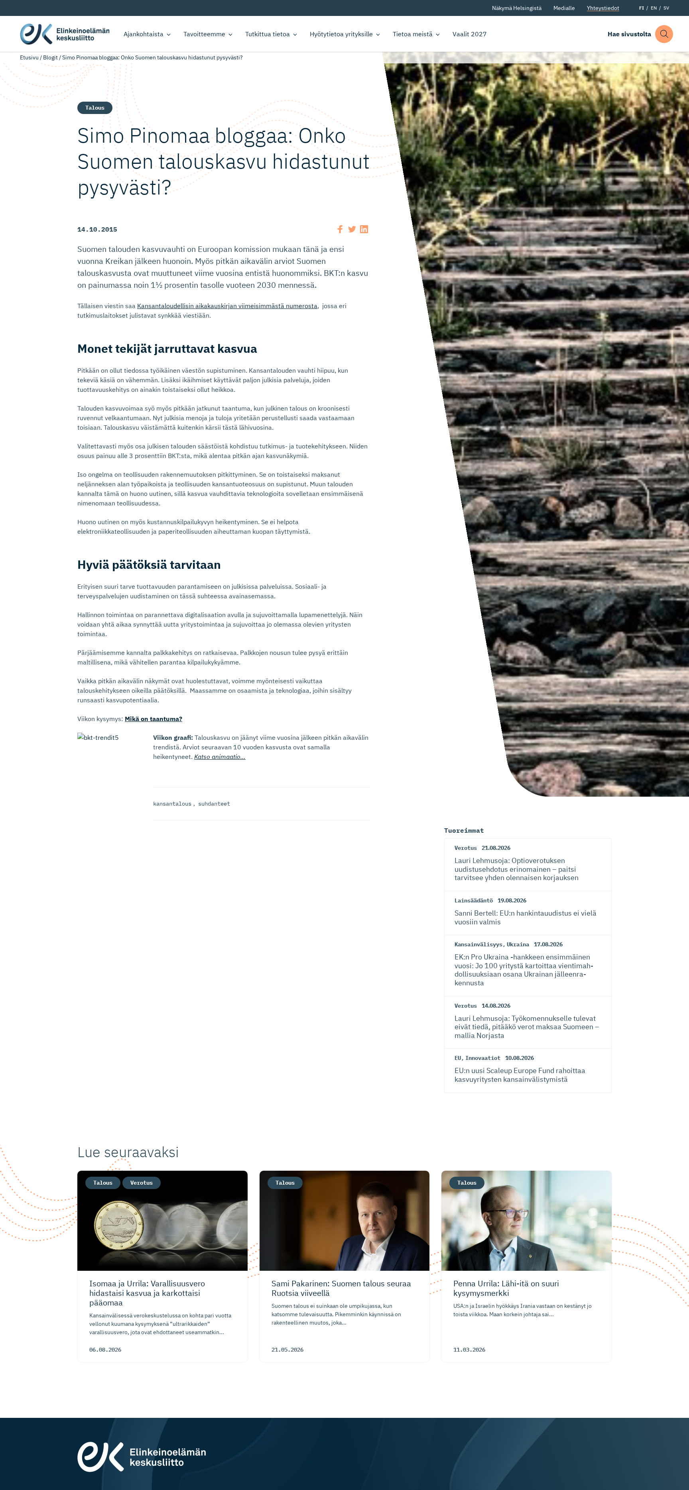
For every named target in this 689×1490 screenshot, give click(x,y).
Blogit (50, 57)
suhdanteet (214, 803)
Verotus (466, 847)
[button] (664, 34)
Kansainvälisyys (478, 944)
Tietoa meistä (413, 34)
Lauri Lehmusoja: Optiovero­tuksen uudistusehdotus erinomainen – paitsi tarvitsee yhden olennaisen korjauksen (517, 869)
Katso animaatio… (220, 757)
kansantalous (172, 803)
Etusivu (29, 57)
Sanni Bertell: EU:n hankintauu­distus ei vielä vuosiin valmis (525, 917)
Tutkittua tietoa (267, 34)
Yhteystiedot (603, 8)
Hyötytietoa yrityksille (341, 34)
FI (641, 8)
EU (458, 1057)
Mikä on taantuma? (153, 719)
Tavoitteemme (204, 34)
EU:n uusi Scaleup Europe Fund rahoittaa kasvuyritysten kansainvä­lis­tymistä (520, 1075)
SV (666, 8)
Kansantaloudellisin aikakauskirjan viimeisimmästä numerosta (227, 306)
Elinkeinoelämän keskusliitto (65, 34)
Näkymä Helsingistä (516, 8)
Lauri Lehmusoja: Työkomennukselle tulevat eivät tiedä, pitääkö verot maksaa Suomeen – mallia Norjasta (527, 1027)
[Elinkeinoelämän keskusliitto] (141, 1456)
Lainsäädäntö (474, 900)
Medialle (564, 8)
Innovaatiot (482, 1057)
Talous (94, 107)
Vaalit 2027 (470, 34)
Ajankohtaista (143, 34)
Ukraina (518, 944)
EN (654, 8)
